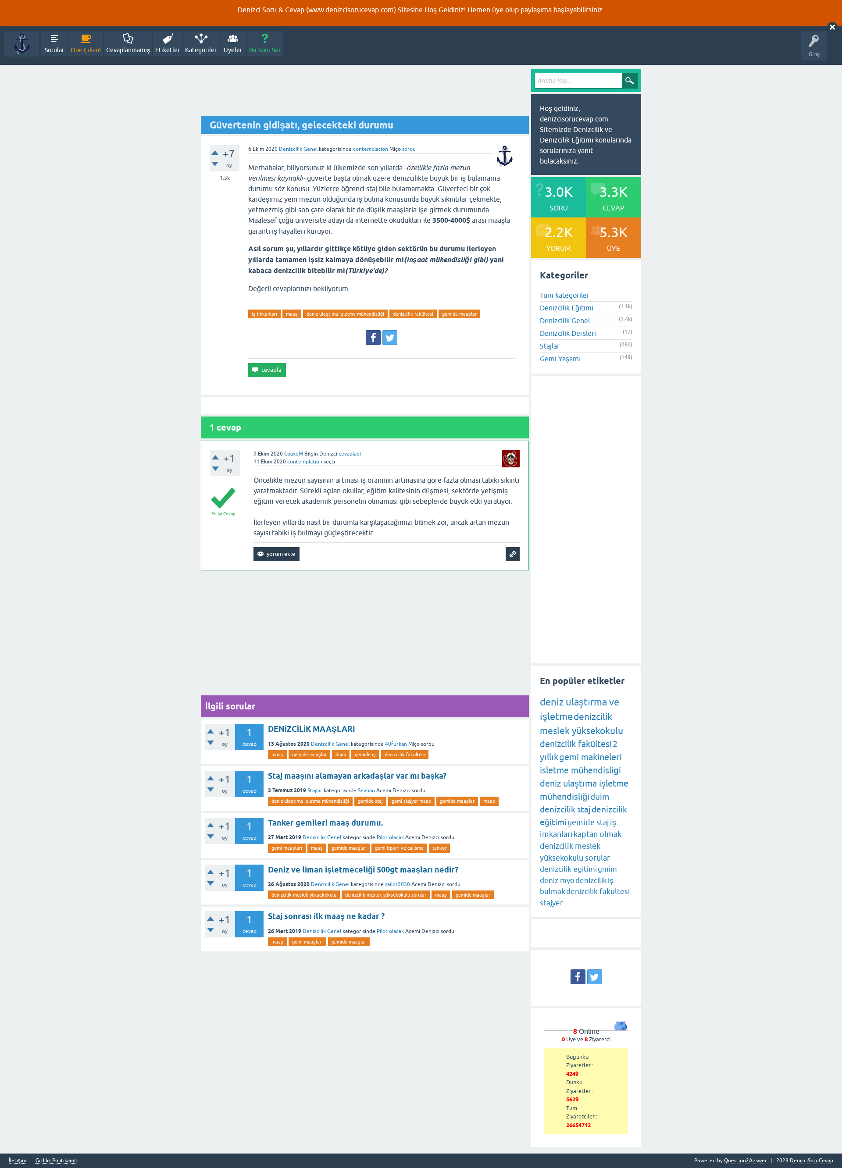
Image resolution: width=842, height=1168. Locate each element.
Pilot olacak (390, 837)
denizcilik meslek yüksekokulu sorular (385, 894)
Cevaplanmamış (128, 49)
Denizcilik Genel (298, 149)
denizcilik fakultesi (598, 891)
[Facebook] (373, 337)
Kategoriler (201, 49)
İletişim (17, 1161)
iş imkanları (264, 314)
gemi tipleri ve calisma (399, 848)
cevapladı (350, 454)
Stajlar (314, 790)
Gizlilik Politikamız (57, 1161)
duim (340, 754)
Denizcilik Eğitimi (566, 308)
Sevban (366, 790)
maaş (292, 314)
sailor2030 (397, 884)
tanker (439, 848)
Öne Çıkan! (86, 49)
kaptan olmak (597, 834)
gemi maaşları (286, 848)
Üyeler (233, 49)
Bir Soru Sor (265, 49)
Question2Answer (745, 1160)
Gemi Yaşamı (560, 359)
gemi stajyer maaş (411, 801)
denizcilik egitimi (568, 869)
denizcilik (591, 880)
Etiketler (167, 49)
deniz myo (557, 880)
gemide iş (365, 754)
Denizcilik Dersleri (568, 333)
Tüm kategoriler (564, 295)
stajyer (551, 902)
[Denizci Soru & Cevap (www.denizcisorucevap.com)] (21, 44)
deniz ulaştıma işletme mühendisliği (345, 314)
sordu (409, 149)
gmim (607, 869)
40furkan (396, 744)
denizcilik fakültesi (413, 314)
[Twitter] (389, 337)
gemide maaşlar (459, 314)
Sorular (54, 49)
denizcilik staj (565, 809)
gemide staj (370, 801)
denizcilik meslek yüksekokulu (303, 894)
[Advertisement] (365, 92)
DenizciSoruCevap (811, 1160)
